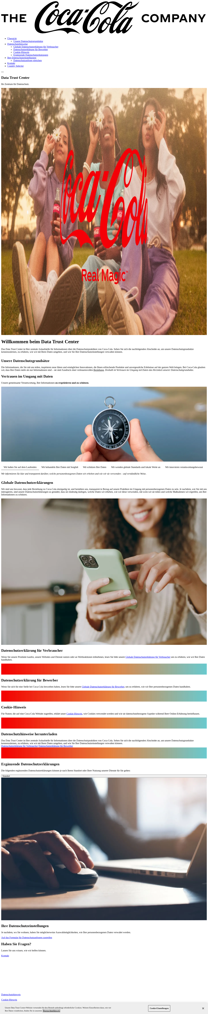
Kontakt (11, 63)
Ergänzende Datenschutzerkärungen (30, 55)
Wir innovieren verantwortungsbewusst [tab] (184, 467)
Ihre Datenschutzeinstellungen (21, 57)
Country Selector (15, 66)
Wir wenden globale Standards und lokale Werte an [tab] (135, 467)
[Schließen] (203, 1008)
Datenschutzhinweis (11, 994)
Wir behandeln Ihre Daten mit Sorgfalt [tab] (59, 467)
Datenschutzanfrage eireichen (27, 60)
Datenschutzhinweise (17, 44)
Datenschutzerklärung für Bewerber (30, 49)
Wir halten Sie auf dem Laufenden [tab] (20, 467)
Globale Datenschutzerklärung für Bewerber (103, 686)
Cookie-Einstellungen (159, 1008)
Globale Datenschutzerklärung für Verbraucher (35, 46)
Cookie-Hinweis (21, 52)
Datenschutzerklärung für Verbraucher (19, 746)
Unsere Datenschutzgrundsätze (28, 41)
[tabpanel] (104, 473)
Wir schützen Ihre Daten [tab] (94, 467)
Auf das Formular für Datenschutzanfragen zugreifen (26, 937)
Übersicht (12, 38)
